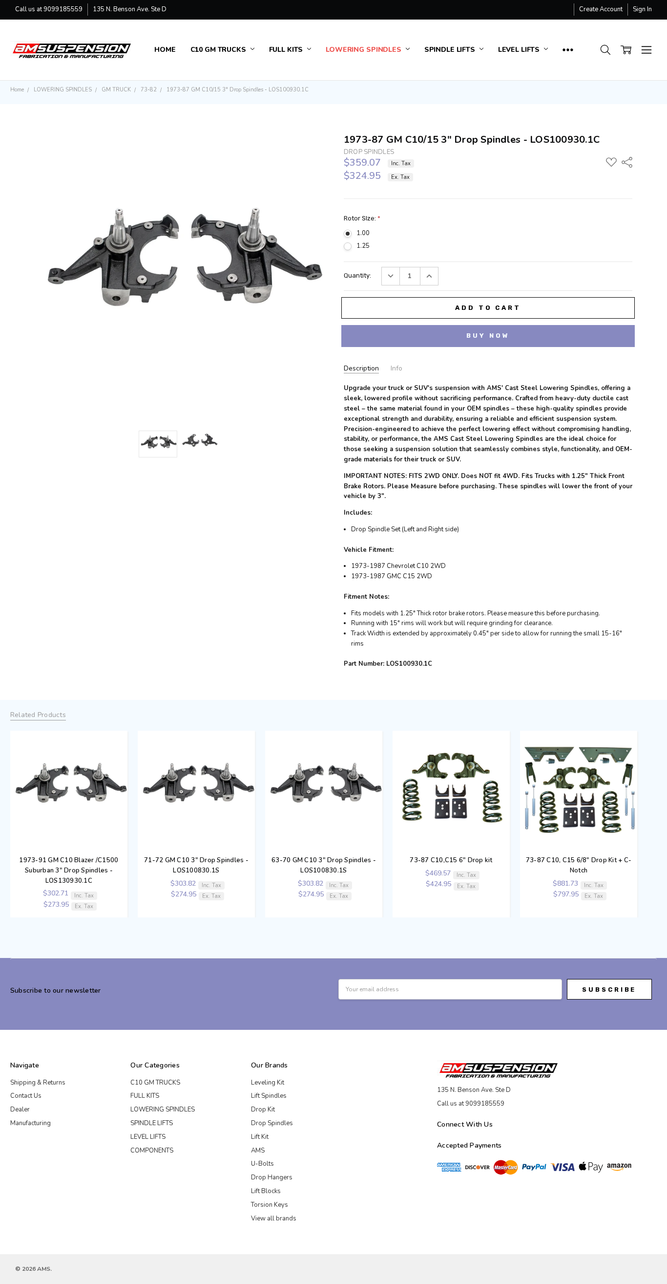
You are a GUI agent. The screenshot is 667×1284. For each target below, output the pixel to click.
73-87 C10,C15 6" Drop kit (451, 860)
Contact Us (26, 1095)
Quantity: (357, 275)
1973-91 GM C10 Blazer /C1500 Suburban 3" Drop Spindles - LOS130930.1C (68, 870)
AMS (258, 1150)
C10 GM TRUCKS (219, 49)
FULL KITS (287, 49)
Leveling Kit (267, 1082)
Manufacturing (30, 1123)
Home (164, 49)
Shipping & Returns (37, 1082)
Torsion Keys (269, 1204)
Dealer (20, 1109)
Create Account (601, 9)
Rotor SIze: (362, 218)
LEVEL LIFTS (520, 49)
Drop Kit (263, 1109)
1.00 (363, 233)
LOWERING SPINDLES (364, 49)
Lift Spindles (269, 1095)
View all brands (273, 1218)
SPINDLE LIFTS (450, 49)
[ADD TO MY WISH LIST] (116, 752)
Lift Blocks (266, 1191)
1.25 (363, 245)
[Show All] (568, 49)
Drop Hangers (271, 1177)
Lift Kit (260, 1136)
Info (396, 368)
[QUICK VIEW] (116, 737)
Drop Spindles (272, 1123)
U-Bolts (262, 1163)
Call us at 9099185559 (49, 9)
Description (361, 368)
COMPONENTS (151, 1150)
